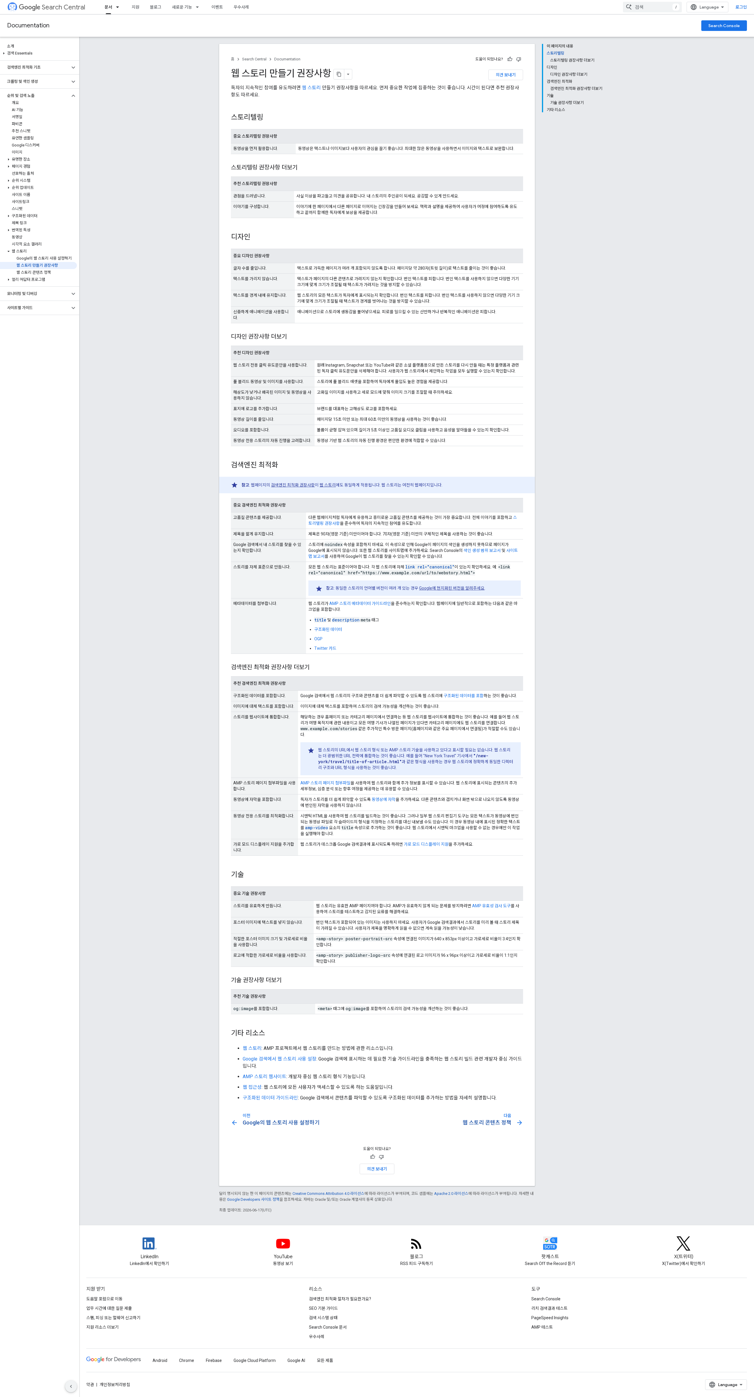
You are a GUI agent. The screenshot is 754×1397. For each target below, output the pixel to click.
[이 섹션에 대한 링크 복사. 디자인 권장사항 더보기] (293, 337)
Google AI (296, 1360)
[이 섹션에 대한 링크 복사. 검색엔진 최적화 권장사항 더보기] (315, 667)
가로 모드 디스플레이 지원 (426, 844)
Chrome (186, 1360)
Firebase (214, 1360)
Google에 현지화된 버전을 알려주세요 (452, 588)
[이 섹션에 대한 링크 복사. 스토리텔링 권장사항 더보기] (303, 167)
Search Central (63, 7)
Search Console (724, 25)
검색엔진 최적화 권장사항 (293, 485)
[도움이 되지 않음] (518, 59)
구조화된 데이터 (328, 629)
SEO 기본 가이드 (323, 1308)
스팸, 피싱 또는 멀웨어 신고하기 (113, 1317)
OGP (318, 638)
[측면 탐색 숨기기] (71, 1386)
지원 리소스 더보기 (102, 1327)
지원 (135, 7)
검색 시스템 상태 (323, 1317)
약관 (90, 1384)
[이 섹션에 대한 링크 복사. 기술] (250, 875)
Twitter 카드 (325, 648)
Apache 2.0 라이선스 (451, 1193)
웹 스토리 (311, 87)
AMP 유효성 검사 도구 (491, 905)
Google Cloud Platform (255, 1360)
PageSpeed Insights (549, 1317)
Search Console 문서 (328, 1327)
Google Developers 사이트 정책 (253, 1199)
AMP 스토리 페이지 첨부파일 (325, 783)
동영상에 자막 (384, 799)
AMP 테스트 (542, 1327)
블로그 (155, 7)
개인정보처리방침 (115, 1384)
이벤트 (217, 7)
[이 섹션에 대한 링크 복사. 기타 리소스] (271, 1033)
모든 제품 (325, 1360)
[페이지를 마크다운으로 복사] (339, 74)
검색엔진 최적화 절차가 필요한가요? (340, 1299)
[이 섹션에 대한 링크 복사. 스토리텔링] (269, 117)
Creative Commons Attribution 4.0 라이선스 (328, 1193)
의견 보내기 (506, 74)
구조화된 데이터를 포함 (464, 695)
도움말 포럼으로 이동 (104, 1299)
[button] (38, 53)
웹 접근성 (252, 1087)
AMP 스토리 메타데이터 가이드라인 (360, 603)
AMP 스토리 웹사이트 (264, 1076)
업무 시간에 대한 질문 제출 (109, 1308)
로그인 (741, 7)
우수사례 (241, 7)
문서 (108, 7)
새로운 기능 (182, 7)
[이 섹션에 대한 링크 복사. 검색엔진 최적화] (284, 465)
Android (160, 1360)
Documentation (28, 25)
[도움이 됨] (509, 59)
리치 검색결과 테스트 (549, 1308)
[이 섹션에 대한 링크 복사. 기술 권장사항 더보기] (287, 980)
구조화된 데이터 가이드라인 (270, 1098)
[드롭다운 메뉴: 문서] (119, 7)
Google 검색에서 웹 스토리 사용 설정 (279, 1059)
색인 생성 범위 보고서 (482, 550)
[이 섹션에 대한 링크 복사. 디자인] (256, 237)
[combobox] (652, 7)
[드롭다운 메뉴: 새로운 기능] (199, 7)
